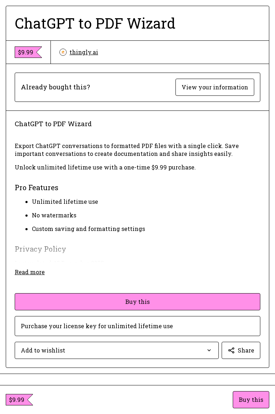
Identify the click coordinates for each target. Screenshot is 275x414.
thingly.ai (83, 52)
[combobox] (117, 350)
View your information (215, 87)
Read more (30, 272)
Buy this (251, 399)
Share (246, 350)
